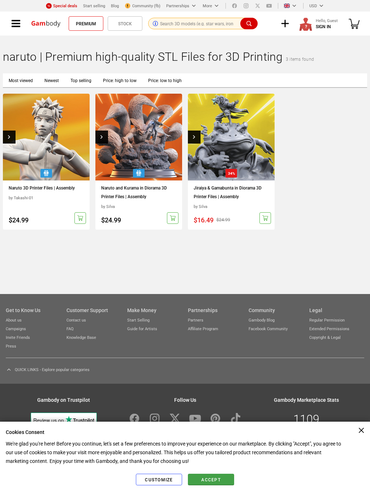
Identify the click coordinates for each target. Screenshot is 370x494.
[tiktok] (235, 418)
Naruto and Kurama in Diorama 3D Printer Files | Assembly (134, 192)
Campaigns (16, 329)
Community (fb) (146, 6)
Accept (211, 479)
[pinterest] (215, 418)
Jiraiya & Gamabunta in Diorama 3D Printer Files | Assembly (228, 192)
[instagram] (246, 6)
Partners (195, 320)
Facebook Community (268, 329)
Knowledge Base (81, 337)
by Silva (108, 206)
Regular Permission (327, 320)
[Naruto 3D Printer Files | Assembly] (46, 137)
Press (11, 346)
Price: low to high (165, 80)
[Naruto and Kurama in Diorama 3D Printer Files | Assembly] (138, 137)
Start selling (94, 6)
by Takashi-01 (21, 198)
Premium (86, 23)
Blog (115, 6)
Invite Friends (18, 337)
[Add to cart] (80, 218)
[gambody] (46, 23)
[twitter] (257, 6)
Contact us (76, 320)
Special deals (65, 6)
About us (14, 320)
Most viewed (21, 80)
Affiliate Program (203, 329)
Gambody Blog (262, 320)
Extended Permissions (329, 329)
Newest (51, 80)
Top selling (80, 80)
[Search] (249, 23)
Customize (159, 479)
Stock (125, 23)
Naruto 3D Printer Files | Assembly (42, 188)
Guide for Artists (142, 329)
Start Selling (138, 320)
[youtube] (269, 6)
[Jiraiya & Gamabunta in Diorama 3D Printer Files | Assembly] (231, 137)
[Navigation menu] (16, 23)
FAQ (70, 329)
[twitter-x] (175, 418)
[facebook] (234, 6)
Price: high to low (120, 80)
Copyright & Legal (325, 337)
